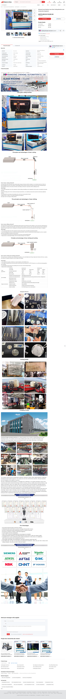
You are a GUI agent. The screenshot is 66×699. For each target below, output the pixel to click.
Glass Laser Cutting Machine (18, 684)
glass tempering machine (4, 666)
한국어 (41, 693)
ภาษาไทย (49, 693)
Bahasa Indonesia (59, 693)
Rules (64, 4)
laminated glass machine (20, 666)
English (10, 693)
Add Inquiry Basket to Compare (19, 37)
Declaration (43, 695)
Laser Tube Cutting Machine (16, 677)
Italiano (28, 693)
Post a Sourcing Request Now (28, 634)
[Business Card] (63, 49)
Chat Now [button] (59, 18)
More (2, 688)
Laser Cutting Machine (23, 6)
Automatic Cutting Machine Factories (28, 682)
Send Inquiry (44, 18)
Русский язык (24, 693)
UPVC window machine (20, 668)
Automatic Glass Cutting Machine (7, 684)
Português (17, 693)
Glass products (51, 668)
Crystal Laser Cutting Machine (27, 677)
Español (13, 693)
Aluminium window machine (5, 668)
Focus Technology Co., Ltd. (26, 695)
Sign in (64, 2)
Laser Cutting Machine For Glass (29, 684)
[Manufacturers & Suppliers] (6, 2)
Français (20, 693)
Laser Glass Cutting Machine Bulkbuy (7, 686)
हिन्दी (46, 693)
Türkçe (52, 693)
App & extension (53, 4)
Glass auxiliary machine (52, 666)
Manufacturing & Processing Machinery (9, 6)
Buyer (43, 4)
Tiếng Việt (55, 693)
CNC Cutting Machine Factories (16, 682)
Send (8, 634)
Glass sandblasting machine (37, 666)
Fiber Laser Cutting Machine (6, 677)
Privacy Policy (47, 695)
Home (2, 6)
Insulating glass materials (37, 668)
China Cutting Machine (39, 682)
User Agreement (38, 695)
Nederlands (34, 693)
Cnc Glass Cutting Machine (40, 684)
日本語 (43, 693)
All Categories (4, 4)
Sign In (40, 41)
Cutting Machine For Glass (49, 682)
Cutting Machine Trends (49, 684)
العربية (38, 693)
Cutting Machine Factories (6, 682)
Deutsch (31, 693)
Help (47, 4)
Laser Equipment (17, 6)
